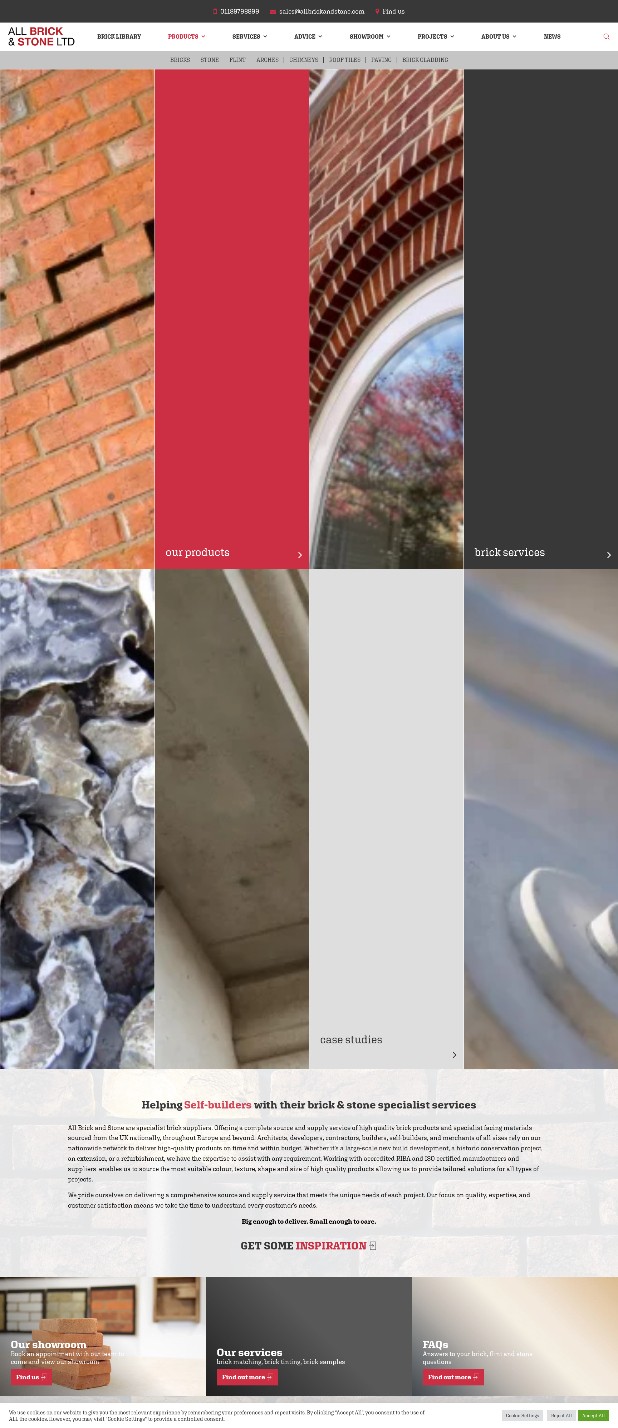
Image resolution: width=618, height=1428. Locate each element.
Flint (238, 60)
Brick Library (119, 36)
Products (183, 36)
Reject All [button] (561, 1415)
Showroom (367, 36)
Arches (267, 60)
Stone (210, 60)
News (552, 36)
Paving (381, 60)
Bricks (180, 60)
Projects (432, 36)
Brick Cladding (425, 60)
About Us (495, 36)
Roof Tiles (344, 60)
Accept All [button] (593, 1415)
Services (246, 36)
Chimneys (303, 60)
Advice (304, 36)
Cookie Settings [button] (522, 1415)
